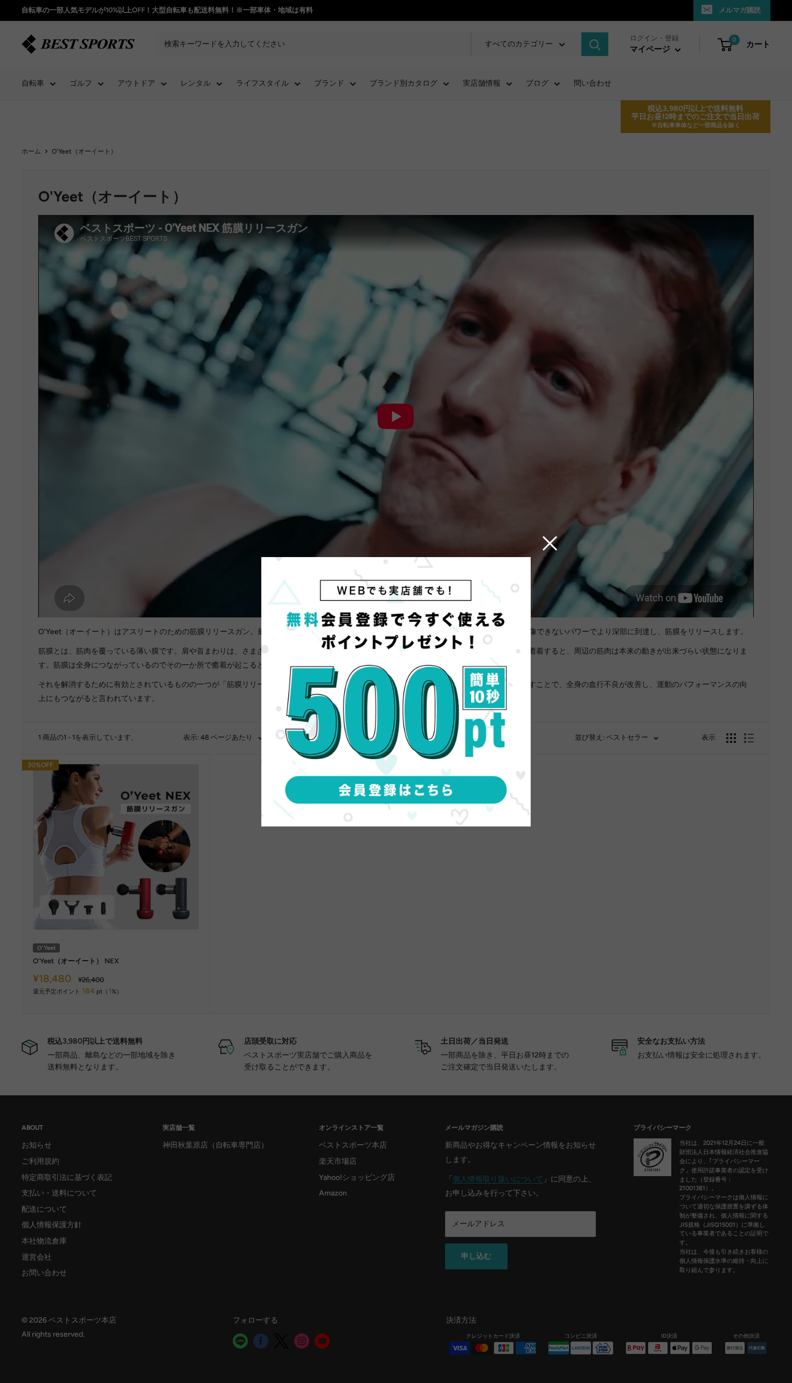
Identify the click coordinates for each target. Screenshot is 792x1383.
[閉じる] (550, 543)
